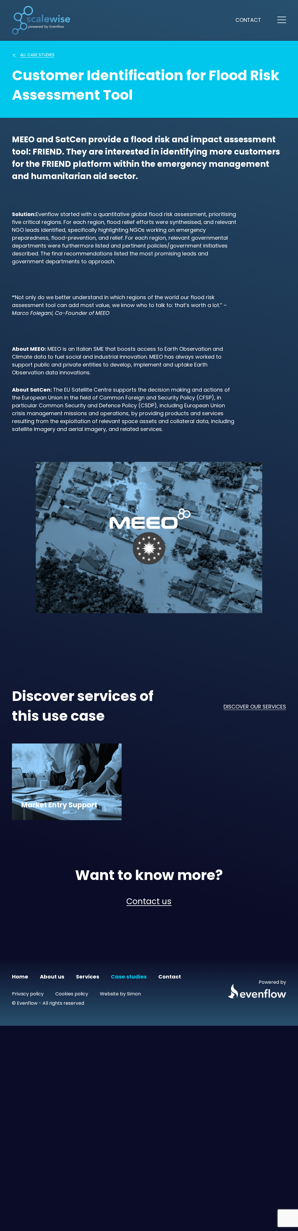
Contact (248, 20)
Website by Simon (120, 994)
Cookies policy (71, 994)
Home (20, 977)
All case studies (37, 55)
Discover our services (255, 707)
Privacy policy (28, 994)
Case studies (129, 977)
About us (52, 977)
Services (87, 977)
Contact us (148, 902)
